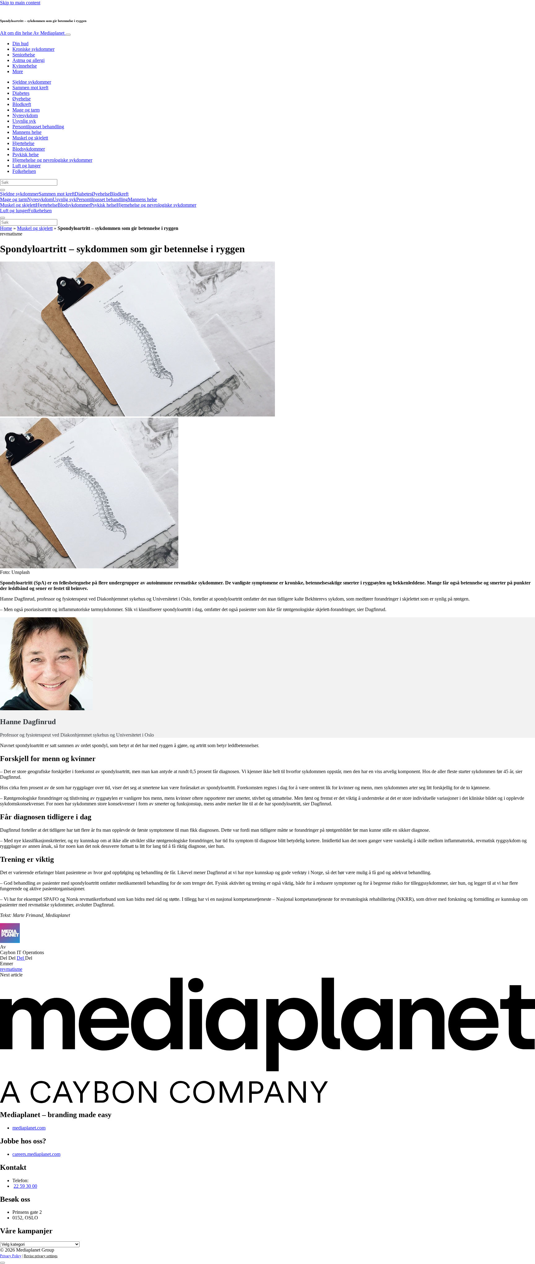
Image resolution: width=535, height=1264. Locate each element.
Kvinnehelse (24, 65)
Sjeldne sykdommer (31, 82)
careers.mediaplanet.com (36, 1154)
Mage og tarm (26, 109)
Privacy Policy (10, 1256)
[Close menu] (2, 218)
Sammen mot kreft (30, 87)
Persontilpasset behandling (38, 126)
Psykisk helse (25, 154)
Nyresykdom (25, 115)
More (17, 71)
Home (6, 228)
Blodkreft (21, 104)
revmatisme (11, 969)
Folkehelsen (24, 171)
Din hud (20, 43)
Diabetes (20, 93)
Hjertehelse (23, 143)
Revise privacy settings (41, 1256)
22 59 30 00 (25, 1186)
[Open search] (2, 190)
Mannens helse (26, 132)
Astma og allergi (28, 60)
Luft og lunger (26, 165)
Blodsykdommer (28, 149)
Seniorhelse (23, 54)
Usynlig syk (24, 121)
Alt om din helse (32, 33)
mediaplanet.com (29, 1127)
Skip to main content (20, 2)
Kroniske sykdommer (33, 49)
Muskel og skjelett (30, 137)
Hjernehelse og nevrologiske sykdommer (52, 160)
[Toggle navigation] (68, 35)
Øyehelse (21, 98)
